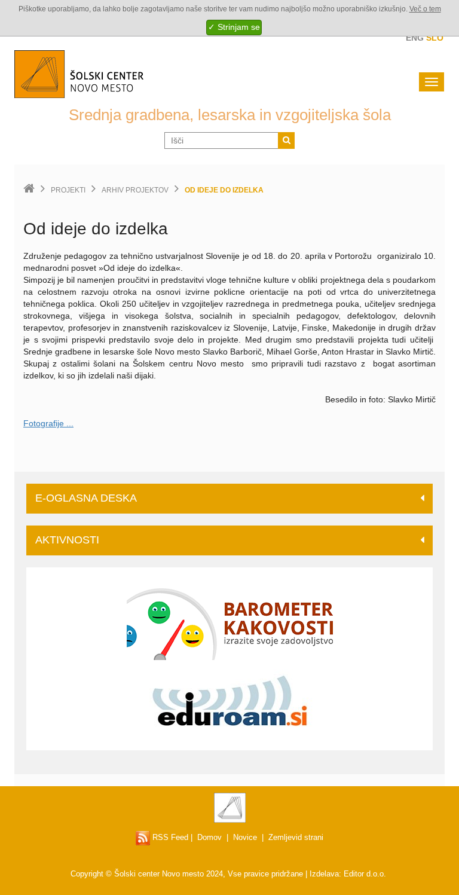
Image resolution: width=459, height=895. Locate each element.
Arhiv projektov (135, 190)
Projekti (68, 190)
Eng (415, 37)
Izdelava (324, 873)
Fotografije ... (48, 423)
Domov (209, 837)
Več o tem (425, 9)
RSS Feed (169, 837)
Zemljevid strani (295, 837)
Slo (434, 37)
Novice (245, 837)
